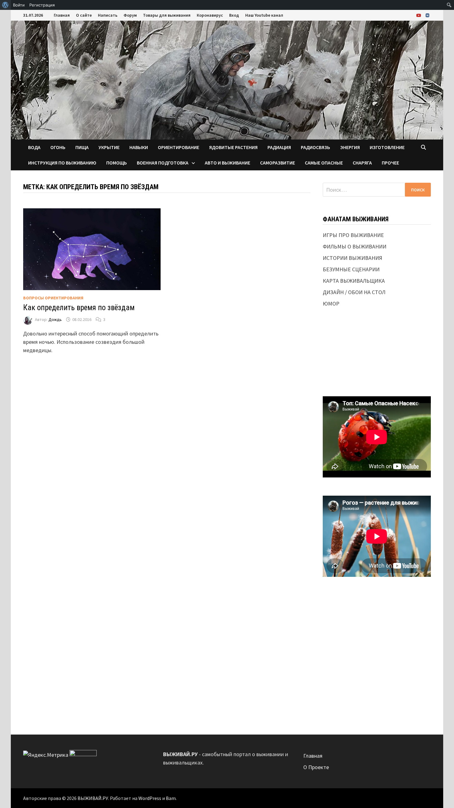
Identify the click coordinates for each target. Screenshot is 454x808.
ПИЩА (82, 147)
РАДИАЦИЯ (279, 147)
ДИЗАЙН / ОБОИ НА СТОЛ (354, 292)
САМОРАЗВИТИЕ (277, 163)
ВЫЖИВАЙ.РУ (93, 798)
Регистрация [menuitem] (42, 4)
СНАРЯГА (362, 163)
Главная (62, 15)
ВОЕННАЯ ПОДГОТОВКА (162, 163)
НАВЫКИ (138, 147)
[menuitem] (5, 5)
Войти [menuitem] (19, 4)
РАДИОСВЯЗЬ (315, 147)
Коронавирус (210, 15)
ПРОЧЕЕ (390, 163)
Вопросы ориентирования (53, 298)
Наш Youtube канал (264, 15)
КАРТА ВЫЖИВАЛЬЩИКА (354, 280)
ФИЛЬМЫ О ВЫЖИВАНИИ (354, 246)
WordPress (149, 798)
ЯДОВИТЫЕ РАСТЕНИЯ (233, 147)
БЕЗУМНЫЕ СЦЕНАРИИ (351, 269)
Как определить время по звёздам (79, 307)
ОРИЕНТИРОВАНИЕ (178, 147)
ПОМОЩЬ (116, 163)
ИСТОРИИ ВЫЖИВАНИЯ (352, 257)
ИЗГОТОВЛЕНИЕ (387, 147)
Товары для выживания (167, 15)
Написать (107, 15)
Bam (171, 798)
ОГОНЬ (57, 147)
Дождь (55, 319)
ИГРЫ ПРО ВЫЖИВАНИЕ (353, 235)
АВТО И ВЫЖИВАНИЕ (227, 163)
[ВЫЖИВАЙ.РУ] (227, 79)
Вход (234, 15)
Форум (130, 15)
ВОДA (34, 147)
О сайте (84, 15)
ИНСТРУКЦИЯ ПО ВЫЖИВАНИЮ (62, 163)
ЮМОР (331, 303)
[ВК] (427, 15)
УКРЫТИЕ (109, 147)
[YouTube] (419, 15)
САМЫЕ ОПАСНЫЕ (324, 163)
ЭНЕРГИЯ (350, 147)
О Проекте (316, 767)
